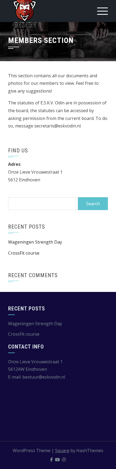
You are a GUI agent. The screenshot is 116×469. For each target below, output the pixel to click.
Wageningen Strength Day (35, 242)
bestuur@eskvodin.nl (43, 377)
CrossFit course (23, 253)
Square (62, 450)
